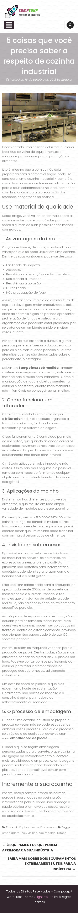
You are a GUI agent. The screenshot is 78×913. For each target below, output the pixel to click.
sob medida (47, 833)
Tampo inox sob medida (39, 367)
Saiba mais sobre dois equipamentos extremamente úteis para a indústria (41, 864)
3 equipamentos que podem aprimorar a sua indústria (29, 847)
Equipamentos (29, 827)
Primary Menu (9, 25)
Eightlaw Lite (45, 897)
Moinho (32, 833)
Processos (47, 827)
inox (23, 833)
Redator (66, 80)
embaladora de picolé (28, 738)
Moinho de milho (49, 517)
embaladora (11, 833)
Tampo (62, 833)
